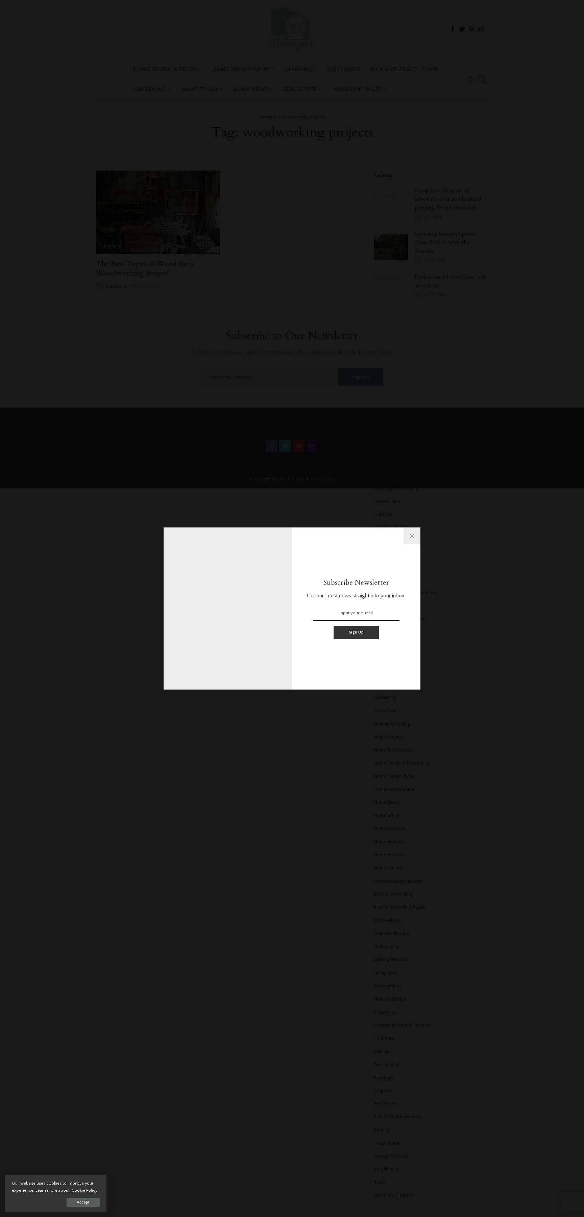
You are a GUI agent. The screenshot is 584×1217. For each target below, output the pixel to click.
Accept (83, 1202)
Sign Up (356, 632)
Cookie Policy (84, 1190)
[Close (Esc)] (412, 535)
